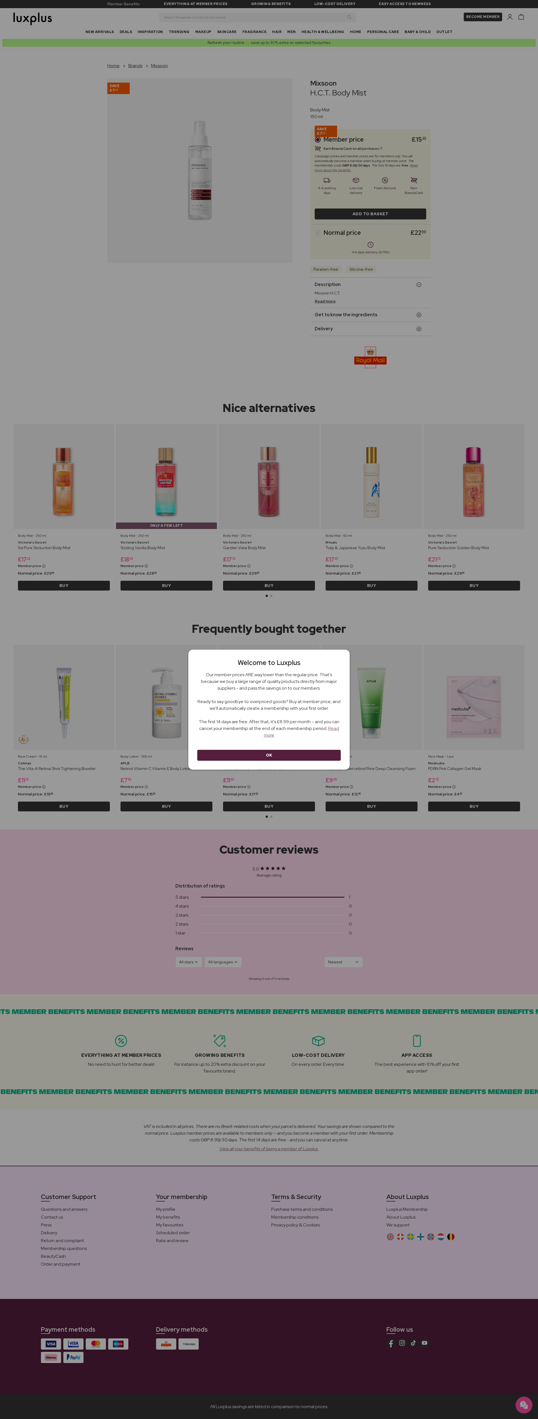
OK (269, 755)
